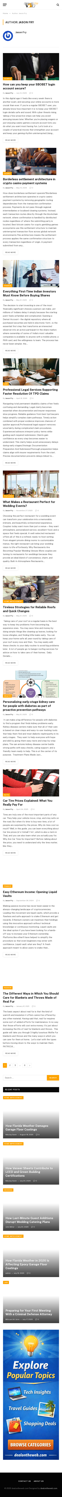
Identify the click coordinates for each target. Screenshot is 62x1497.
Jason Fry (20, 32)
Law (6, 384)
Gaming (7, 79)
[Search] (57, 4)
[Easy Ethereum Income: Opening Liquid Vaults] (31, 874)
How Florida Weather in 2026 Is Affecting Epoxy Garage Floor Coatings (27, 1264)
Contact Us (24, 1481)
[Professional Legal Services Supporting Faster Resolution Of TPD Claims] (31, 372)
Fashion (7, 988)
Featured (8, 496)
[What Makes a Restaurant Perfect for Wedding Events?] (31, 484)
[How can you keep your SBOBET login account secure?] (31, 66)
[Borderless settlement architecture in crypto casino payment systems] (31, 161)
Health (7, 696)
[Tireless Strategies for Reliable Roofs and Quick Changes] (31, 589)
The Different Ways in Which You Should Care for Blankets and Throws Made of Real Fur (31, 997)
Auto (6, 795)
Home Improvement (13, 601)
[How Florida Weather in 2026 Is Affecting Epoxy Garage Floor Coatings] (31, 1256)
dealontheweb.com (48, 1488)
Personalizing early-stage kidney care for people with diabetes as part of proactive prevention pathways (29, 705)
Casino (7, 173)
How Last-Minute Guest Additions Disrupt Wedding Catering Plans (29, 1220)
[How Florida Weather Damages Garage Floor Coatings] (31, 1117)
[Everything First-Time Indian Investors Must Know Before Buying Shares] (31, 273)
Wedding (8, 1190)
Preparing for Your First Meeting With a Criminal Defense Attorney (28, 1312)
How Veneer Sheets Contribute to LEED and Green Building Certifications (29, 1172)
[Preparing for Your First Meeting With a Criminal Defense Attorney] (31, 1302)
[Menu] (5, 4)
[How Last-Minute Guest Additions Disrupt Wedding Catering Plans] (31, 1209)
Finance (7, 286)
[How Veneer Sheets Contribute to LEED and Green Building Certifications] (31, 1163)
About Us (39, 1481)
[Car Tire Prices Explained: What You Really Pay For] (31, 782)
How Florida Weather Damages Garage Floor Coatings (26, 1127)
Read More (10, 140)
